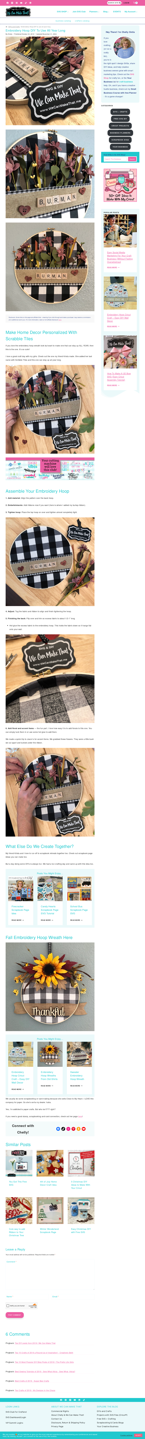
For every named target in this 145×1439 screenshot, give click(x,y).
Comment (11, 1214)
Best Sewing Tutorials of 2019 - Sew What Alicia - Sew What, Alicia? (45, 1324)
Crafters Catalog (82, 21)
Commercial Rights (60, 1411)
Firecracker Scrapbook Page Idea (20, 910)
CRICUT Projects (120, 126)
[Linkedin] (30, 3)
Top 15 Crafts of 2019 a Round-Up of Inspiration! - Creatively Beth (44, 1305)
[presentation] (20, 888)
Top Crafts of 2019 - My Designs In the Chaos (35, 1343)
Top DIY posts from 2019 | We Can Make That (35, 1295)
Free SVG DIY (120, 119)
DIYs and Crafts (104, 1411)
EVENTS (117, 11)
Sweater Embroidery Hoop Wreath (77, 1075)
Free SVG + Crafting (106, 1419)
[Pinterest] (17, 3)
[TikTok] (26, 3)
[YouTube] (21, 3)
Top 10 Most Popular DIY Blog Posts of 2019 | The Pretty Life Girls (44, 1314)
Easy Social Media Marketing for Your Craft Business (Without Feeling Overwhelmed (120, 257)
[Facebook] (8, 3)
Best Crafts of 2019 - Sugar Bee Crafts (32, 1333)
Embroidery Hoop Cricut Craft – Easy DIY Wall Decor (119, 317)
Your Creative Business (107, 1426)
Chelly (10, 34)
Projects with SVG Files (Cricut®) (112, 1415)
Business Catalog (63, 21)
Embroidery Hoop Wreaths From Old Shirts (49, 1075)
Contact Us (56, 1419)
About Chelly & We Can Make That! (67, 1415)
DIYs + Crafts (120, 112)
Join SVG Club (79, 11)
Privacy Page (57, 1426)
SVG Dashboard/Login (16, 1417)
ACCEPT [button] (138, 1435)
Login (126, 3)
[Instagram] (12, 3)
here (80, 1116)
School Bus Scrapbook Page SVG (79, 910)
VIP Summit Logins (14, 1423)
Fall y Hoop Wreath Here (39, 937)
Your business (120, 147)
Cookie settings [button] (126, 1435)
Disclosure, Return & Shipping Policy (68, 1423)
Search (132, 159)
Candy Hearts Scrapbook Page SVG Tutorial (49, 910)
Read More (17, 920)
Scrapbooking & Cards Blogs (110, 1423)
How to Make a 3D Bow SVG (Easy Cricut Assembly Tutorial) (119, 376)
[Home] (6, 27)
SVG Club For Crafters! (16, 1412)
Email (55, 1249)
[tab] (11, 1173)
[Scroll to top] (140, 1431)
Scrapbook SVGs (120, 140)
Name (10, 1249)
